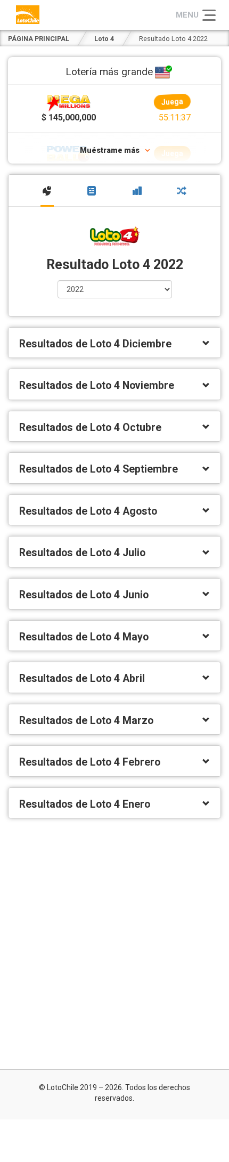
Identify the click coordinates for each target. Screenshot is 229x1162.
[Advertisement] (114, 943)
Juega (172, 104)
